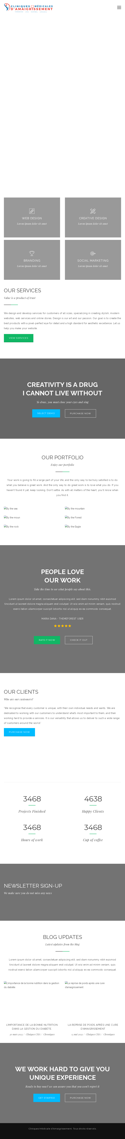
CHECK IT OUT (79, 640)
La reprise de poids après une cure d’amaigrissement (93, 1026)
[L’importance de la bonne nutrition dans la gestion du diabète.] (32, 1000)
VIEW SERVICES (18, 338)
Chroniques (49, 1034)
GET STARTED (46, 1097)
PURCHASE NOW (80, 413)
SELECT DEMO (46, 413)
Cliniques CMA (33, 1034)
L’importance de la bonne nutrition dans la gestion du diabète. (32, 1026)
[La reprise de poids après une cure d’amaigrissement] (93, 1000)
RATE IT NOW (47, 640)
